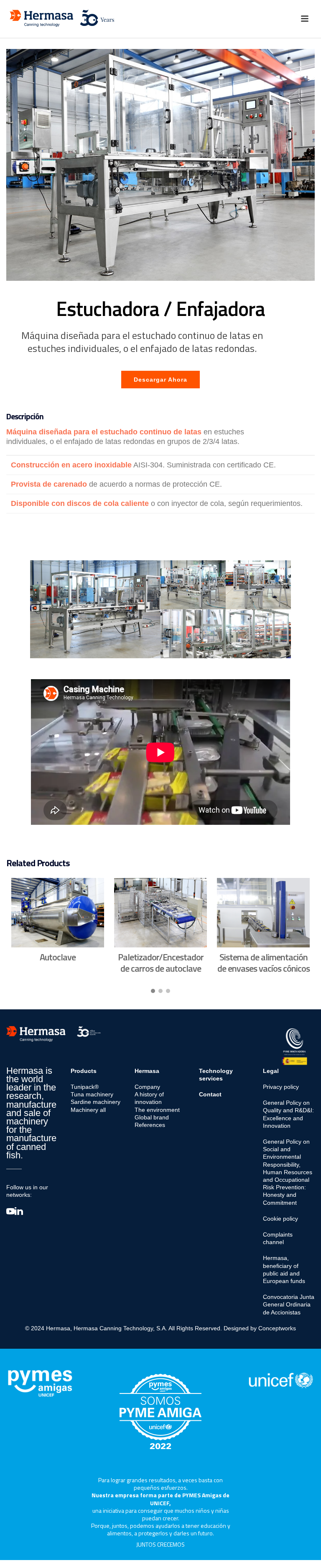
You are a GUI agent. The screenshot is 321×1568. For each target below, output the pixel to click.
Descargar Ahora (160, 379)
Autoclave (58, 957)
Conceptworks (277, 1328)
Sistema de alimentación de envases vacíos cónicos (263, 962)
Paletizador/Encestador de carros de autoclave (161, 962)
